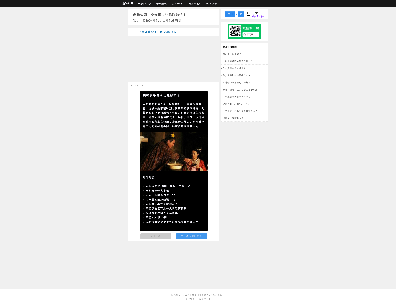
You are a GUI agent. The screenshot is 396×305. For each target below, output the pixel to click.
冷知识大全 (211, 3)
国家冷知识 (161, 3)
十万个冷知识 (144, 3)
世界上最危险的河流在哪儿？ (238, 61)
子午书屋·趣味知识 (144, 31)
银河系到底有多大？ (233, 118)
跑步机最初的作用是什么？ (237, 75)
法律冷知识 (177, 3)
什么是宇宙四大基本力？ (235, 68)
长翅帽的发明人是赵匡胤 (162, 213)
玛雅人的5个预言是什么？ (236, 103)
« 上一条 (156, 236)
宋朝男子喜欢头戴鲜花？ (162, 204)
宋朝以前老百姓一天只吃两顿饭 (166, 208)
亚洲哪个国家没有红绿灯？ (237, 82)
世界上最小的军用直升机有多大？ (240, 110)
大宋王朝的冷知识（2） (161, 199)
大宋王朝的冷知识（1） (161, 195)
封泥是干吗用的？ (232, 53)
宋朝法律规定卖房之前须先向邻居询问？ (172, 222)
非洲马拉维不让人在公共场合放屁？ (241, 89)
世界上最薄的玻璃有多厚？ (237, 96)
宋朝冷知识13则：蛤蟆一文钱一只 (168, 186)
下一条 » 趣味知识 (191, 236)
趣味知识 (128, 3)
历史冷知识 (194, 3)
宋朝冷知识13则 (156, 217)
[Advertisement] (173, 60)
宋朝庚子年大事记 (157, 190)
